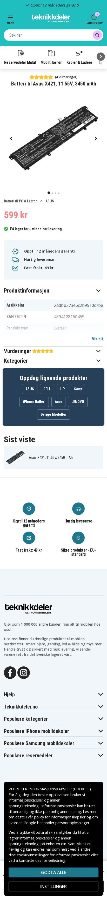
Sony (78, 389)
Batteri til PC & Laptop (20, 201)
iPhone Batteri (34, 402)
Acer (58, 402)
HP (62, 389)
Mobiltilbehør (51, 62)
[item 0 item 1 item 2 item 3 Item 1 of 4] (53, 138)
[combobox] (53, 35)
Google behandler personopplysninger (56, 822)
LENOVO (77, 402)
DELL (47, 389)
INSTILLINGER (53, 886)
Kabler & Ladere (79, 62)
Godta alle (53, 872)
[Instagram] (23, 672)
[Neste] (101, 56)
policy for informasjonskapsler (59, 817)
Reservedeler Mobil (20, 62)
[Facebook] (10, 672)
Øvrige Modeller (53, 414)
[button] (53, 290)
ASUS (49, 201)
